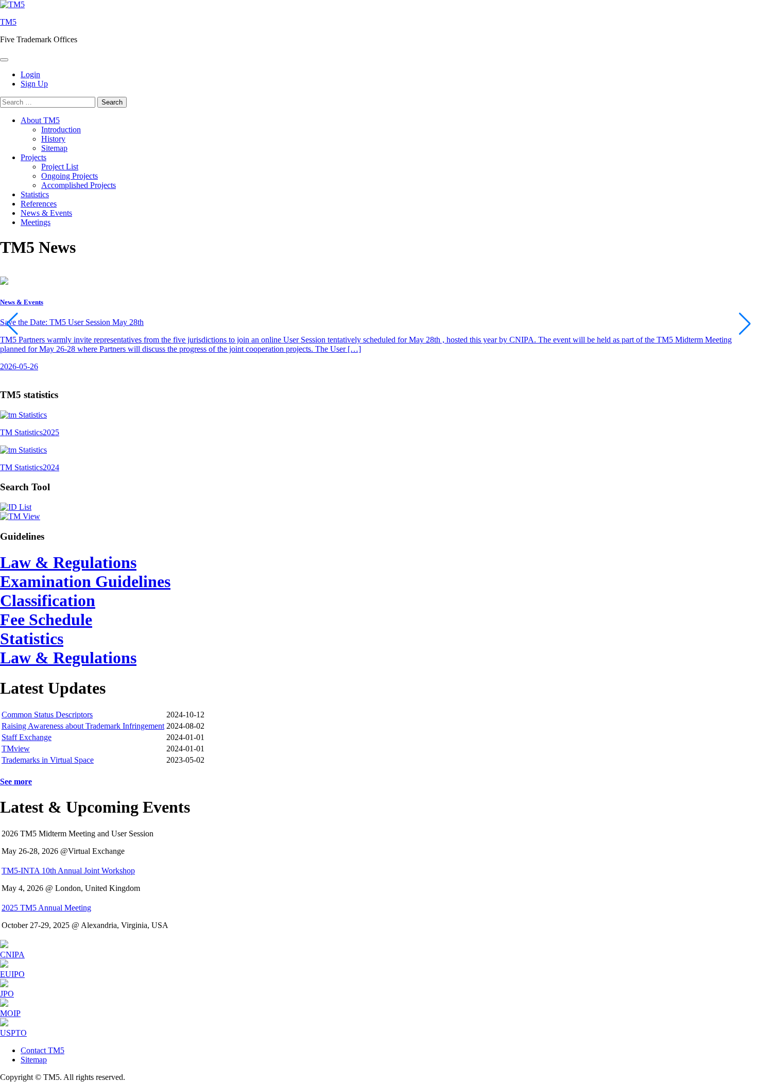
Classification (47, 600)
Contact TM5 (42, 1050)
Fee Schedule (46, 619)
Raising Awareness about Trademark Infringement (83, 726)
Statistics (35, 194)
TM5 (8, 22)
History (53, 138)
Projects (33, 157)
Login (30, 74)
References (39, 203)
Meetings (35, 222)
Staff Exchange (26, 737)
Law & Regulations (68, 562)
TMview (16, 748)
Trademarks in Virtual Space (48, 759)
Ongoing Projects (69, 175)
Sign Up (34, 83)
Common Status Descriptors (47, 714)
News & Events (46, 213)
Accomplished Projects (78, 185)
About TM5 (40, 120)
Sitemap (54, 148)
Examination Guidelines (85, 581)
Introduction (61, 129)
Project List (59, 166)
